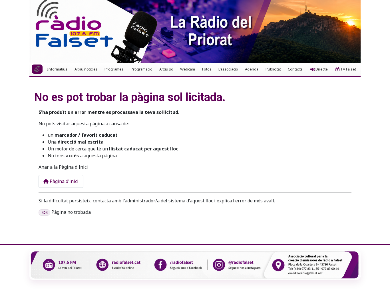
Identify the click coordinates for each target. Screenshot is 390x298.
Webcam (187, 69)
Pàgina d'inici (64, 181)
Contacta (295, 69)
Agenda (251, 69)
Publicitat (273, 69)
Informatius (57, 69)
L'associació (228, 69)
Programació (141, 69)
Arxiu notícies (86, 69)
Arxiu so (166, 69)
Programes (114, 69)
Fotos (207, 69)
